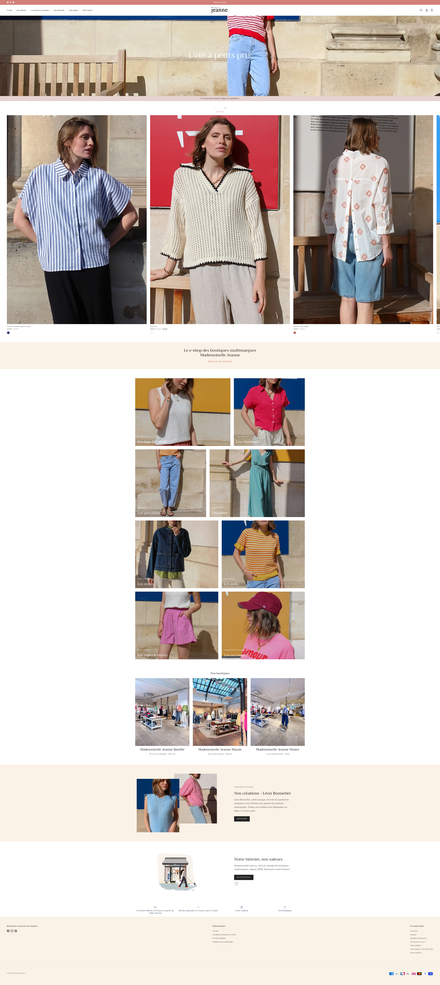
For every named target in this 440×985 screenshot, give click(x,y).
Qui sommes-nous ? (417, 942)
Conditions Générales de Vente (224, 934)
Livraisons (414, 931)
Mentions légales (219, 938)
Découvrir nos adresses (220, 361)
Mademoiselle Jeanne (18, 973)
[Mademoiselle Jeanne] (220, 10)
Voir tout (220, 112)
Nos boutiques (415, 945)
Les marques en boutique (40, 10)
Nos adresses (21, 10)
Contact (215, 931)
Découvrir (242, 819)
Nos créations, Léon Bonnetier (421, 949)
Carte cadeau (73, 10)
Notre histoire (87, 10)
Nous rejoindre (415, 953)
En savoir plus (244, 877)
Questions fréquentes (418, 938)
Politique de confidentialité (223, 942)
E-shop (9, 10)
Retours (413, 934)
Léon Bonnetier (59, 10)
